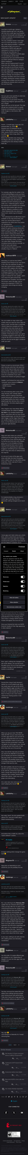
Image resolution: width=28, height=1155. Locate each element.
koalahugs (9, 707)
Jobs (16, 1)
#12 (24, 640)
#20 (24, 1009)
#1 (24, 24)
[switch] (23, 581)
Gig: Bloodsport (8, 152)
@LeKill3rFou (18, 226)
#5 (24, 258)
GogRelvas (9, 91)
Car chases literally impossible (14, 1089)
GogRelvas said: (4, 173)
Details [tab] (14, 551)
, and (12, 701)
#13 (24, 677)
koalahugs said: (4, 800)
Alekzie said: (4, 303)
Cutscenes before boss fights (13, 1072)
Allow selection (14, 602)
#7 (24, 348)
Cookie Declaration (11, 1142)
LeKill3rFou (9, 119)
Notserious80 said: (5, 355)
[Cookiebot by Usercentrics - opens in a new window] (19, 547)
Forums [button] (3, 1)
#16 (24, 860)
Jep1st (8, 677)
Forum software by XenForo (12, 1153)
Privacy (23, 1140)
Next (15, 1045)
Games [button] (10, 1)
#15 (24, 794)
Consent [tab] (6, 551)
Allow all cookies (14, 597)
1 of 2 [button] (10, 1045)
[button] (1, 7)
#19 (24, 970)
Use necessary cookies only (14, 607)
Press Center (18, 1142)
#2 (24, 91)
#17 (24, 877)
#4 (24, 167)
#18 (24, 950)
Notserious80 (10, 297)
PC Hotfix (9, 840)
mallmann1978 (11, 256)
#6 (24, 299)
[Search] (25, 18)
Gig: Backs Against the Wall (11, 150)
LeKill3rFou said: (4, 884)
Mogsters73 (10, 860)
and (8, 1003)
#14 (24, 707)
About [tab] (22, 551)
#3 (24, 119)
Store (21, 1)
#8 (24, 433)
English (15, 1101)
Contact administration (7, 1140)
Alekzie (8, 24)
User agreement (17, 1140)
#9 (24, 474)
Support (3, 4)
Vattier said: (3, 823)
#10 (24, 509)
